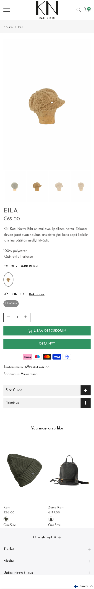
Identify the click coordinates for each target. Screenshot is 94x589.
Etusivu (8, 27)
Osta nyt (47, 343)
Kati (6, 507)
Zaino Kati (55, 507)
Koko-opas (36, 294)
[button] (83, 586)
